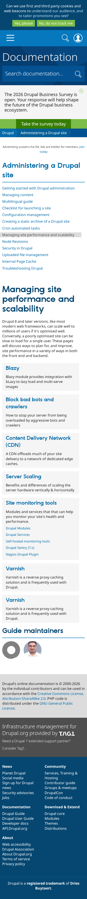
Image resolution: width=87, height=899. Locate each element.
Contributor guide (60, 782)
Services (51, 773)
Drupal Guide (13, 813)
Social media (12, 778)
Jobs (5, 797)
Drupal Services (18, 534)
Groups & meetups (61, 787)
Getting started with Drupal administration (38, 188)
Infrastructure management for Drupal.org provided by (39, 730)
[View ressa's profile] (11, 657)
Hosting (51, 778)
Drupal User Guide (18, 818)
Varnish (15, 568)
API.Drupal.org (14, 828)
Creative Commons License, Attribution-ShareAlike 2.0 (43, 696)
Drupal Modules (18, 528)
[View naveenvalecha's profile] (32, 657)
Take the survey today (43, 124)
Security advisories (18, 792)
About (7, 837)
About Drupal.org (17, 854)
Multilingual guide (17, 201)
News (7, 766)
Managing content (17, 194)
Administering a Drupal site (44, 132)
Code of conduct (58, 797)
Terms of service (16, 859)
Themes (51, 823)
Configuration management (26, 214)
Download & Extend (62, 806)
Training (67, 773)
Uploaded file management (25, 254)
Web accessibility (16, 844)
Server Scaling (23, 476)
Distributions (56, 828)
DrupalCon (54, 792)
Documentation (40, 56)
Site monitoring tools (31, 503)
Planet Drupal (13, 773)
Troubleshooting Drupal (22, 268)
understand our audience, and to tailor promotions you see (51, 13)
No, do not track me (56, 23)
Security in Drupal (17, 248)
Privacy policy (13, 863)
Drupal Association (18, 849)
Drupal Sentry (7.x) (20, 547)
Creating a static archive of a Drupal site (36, 221)
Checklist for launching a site (26, 208)
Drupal (8, 132)
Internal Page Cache (19, 261)
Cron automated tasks (21, 228)
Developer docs (15, 823)
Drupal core (55, 813)
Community (55, 766)
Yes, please (23, 23)
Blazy (12, 368)
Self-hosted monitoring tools (28, 541)
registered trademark (46, 883)
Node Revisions (15, 241)
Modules (52, 818)
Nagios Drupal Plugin (22, 554)
